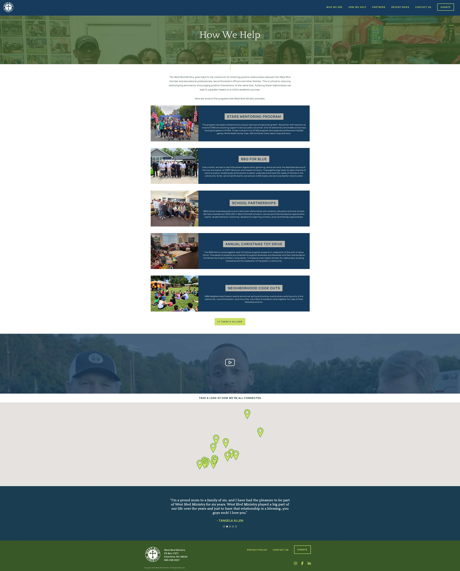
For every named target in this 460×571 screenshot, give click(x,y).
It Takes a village (230, 321)
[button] (214, 460)
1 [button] (224, 526)
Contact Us (281, 549)
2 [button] (227, 526)
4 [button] (233, 526)
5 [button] (236, 526)
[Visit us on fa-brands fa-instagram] (295, 563)
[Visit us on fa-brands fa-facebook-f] (302, 563)
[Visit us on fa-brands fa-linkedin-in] (309, 563)
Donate (302, 549)
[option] (230, 513)
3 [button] (230, 526)
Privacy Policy (257, 549)
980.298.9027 (172, 560)
